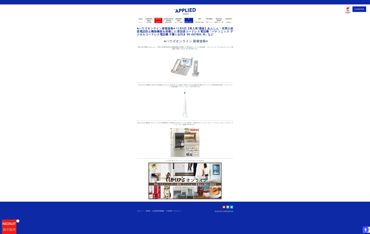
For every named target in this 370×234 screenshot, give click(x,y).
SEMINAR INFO (178, 20)
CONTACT (228, 20)
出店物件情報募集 (158, 211)
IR (189, 20)
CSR (199, 20)
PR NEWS (209, 20)
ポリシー (141, 211)
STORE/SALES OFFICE (168, 20)
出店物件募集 (359, 9)
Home (141, 20)
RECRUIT (158, 20)
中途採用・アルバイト (174, 211)
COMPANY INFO (148, 20)
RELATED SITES (219, 20)
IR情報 (148, 211)
